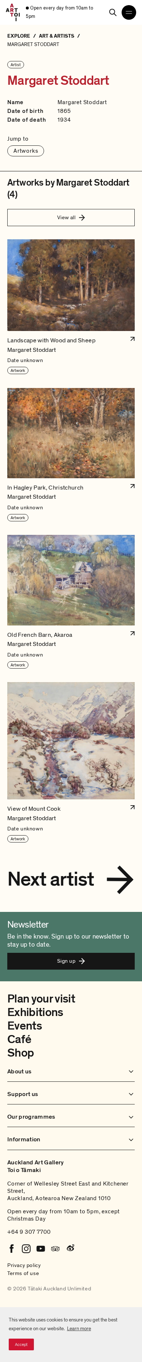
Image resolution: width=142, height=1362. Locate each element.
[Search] (113, 12)
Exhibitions (35, 1012)
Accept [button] (21, 1344)
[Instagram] (26, 1248)
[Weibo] (70, 1248)
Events (24, 1026)
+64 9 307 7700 (29, 1232)
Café (19, 1039)
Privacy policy (24, 1265)
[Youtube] (40, 1248)
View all (66, 217)
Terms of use (23, 1273)
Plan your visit (41, 999)
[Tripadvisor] (55, 1248)
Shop (20, 1053)
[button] (71, 306)
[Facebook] (11, 1248)
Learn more (79, 1328)
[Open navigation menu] (129, 12)
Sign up (66, 961)
